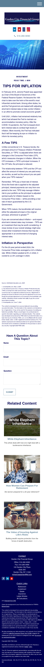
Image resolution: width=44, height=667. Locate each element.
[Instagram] (28, 29)
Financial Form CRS (10, 601)
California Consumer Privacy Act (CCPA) (20, 633)
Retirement (22, 586)
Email (6, 357)
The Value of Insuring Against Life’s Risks (22, 533)
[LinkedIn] (14, 29)
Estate (22, 591)
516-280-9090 (23, 35)
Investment (22, 589)
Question (8, 371)
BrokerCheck (5, 606)
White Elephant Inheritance (22, 439)
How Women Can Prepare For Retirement (22, 486)
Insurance (22, 594)
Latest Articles (22, 596)
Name (6, 343)
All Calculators (22, 598)
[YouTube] (19, 29)
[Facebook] (24, 29)
